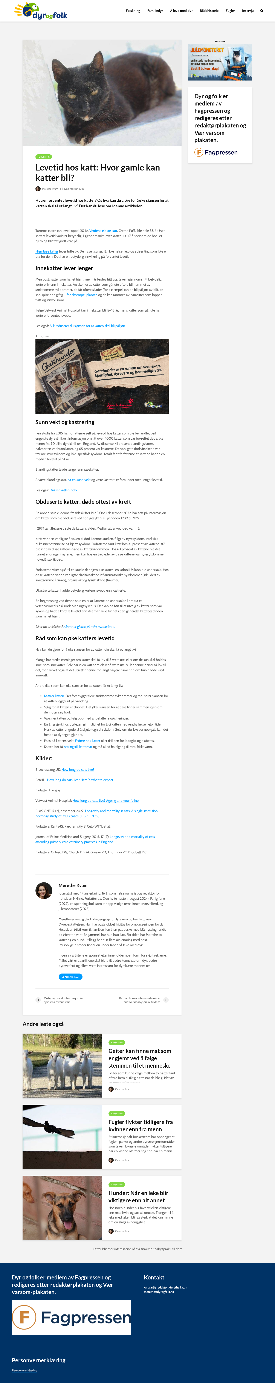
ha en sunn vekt (78, 480)
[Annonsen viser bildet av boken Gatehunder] (102, 376)
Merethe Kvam (49, 188)
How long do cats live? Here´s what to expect (80, 780)
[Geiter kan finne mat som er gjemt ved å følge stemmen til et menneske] (62, 1066)
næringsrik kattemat (78, 747)
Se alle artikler (70, 976)
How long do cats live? (77, 769)
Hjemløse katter (46, 251)
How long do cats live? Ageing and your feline (106, 800)
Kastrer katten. (54, 696)
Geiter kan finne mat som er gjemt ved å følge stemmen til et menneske (139, 1058)
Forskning (133, 11)
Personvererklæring (24, 1370)
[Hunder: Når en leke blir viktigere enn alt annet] (62, 1208)
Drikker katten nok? (63, 490)
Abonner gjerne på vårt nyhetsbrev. (89, 627)
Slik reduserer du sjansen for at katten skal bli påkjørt (87, 326)
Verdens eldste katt (103, 231)
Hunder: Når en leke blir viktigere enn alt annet (138, 1196)
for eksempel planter (82, 295)
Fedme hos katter (87, 741)
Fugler (230, 11)
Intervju (248, 11)
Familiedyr (155, 11)
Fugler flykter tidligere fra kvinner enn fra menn (140, 1125)
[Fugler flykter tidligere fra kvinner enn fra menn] (62, 1137)
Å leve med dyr (181, 11)
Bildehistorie (209, 11)
